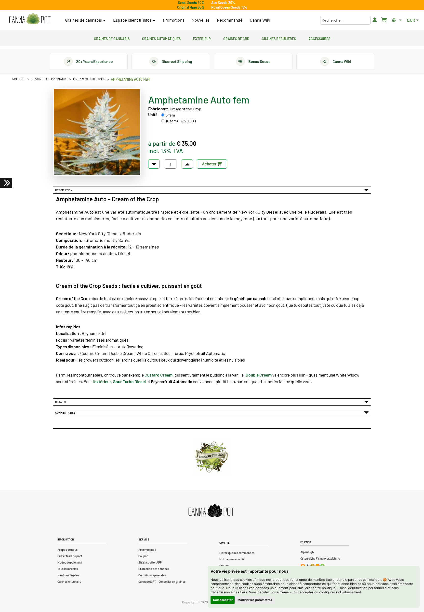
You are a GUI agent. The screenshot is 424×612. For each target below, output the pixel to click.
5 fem (170, 115)
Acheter (209, 163)
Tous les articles (67, 568)
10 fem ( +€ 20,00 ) (181, 120)
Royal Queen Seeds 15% (229, 7)
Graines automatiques (161, 38)
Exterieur (202, 38)
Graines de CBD (236, 38)
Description (64, 190)
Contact (224, 565)
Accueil (19, 79)
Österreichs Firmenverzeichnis (320, 558)
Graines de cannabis (112, 38)
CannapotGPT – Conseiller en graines (162, 581)
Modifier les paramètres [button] (255, 600)
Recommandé (229, 20)
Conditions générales (152, 575)
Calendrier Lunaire (69, 581)
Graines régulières (279, 38)
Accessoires (319, 38)
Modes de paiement (69, 562)
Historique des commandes (236, 552)
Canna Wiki (260, 20)
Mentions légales (68, 575)
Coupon (143, 555)
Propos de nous (67, 549)
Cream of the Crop (89, 79)
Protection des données (153, 568)
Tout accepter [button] (222, 600)
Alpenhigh (307, 552)
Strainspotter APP (150, 562)
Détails (61, 402)
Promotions (173, 20)
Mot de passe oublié (231, 559)
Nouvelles (201, 20)
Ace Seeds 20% (223, 2)
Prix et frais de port (69, 555)
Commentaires (65, 412)
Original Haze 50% (190, 7)
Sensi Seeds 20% (191, 2)
